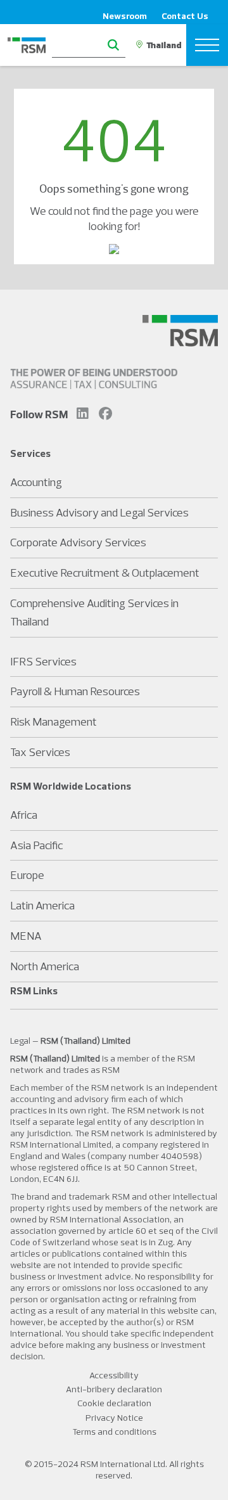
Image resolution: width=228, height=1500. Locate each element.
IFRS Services (43, 661)
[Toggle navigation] (207, 45)
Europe (27, 875)
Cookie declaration (114, 1403)
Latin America (42, 905)
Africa (23, 814)
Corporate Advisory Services (78, 542)
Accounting (36, 482)
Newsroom (125, 16)
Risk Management (53, 721)
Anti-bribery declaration (114, 1389)
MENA (26, 935)
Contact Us (185, 16)
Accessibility (114, 1375)
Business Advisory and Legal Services (99, 512)
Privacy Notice (114, 1417)
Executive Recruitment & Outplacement (105, 572)
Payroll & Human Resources (75, 691)
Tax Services (40, 752)
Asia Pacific (36, 845)
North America (44, 966)
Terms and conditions (114, 1431)
